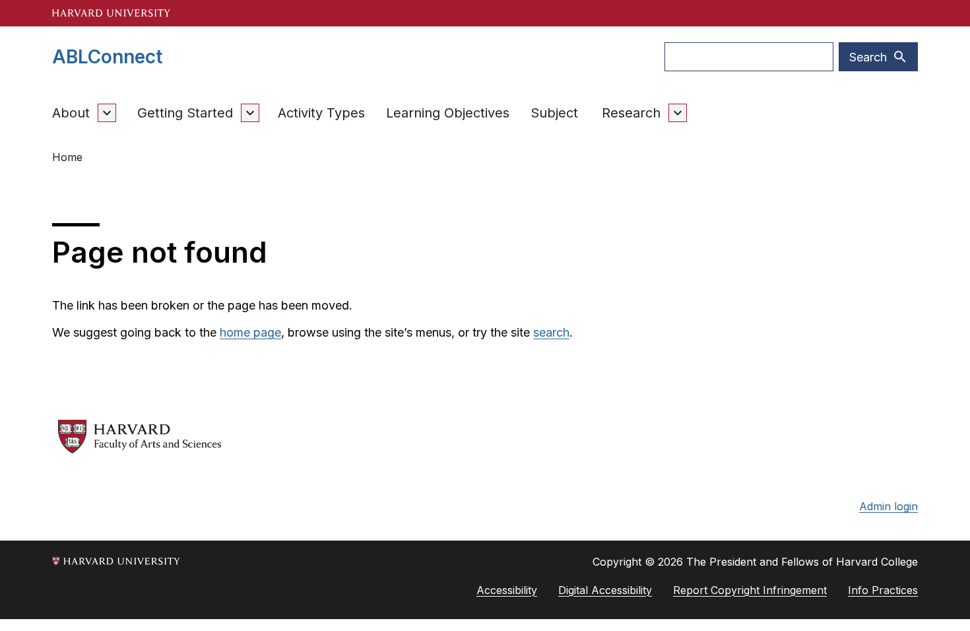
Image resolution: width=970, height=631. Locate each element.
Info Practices (883, 590)
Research (631, 113)
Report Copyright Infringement (750, 590)
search (551, 332)
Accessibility (506, 590)
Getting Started (185, 113)
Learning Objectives (447, 113)
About (71, 113)
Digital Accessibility (605, 590)
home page (250, 332)
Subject (554, 113)
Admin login (888, 506)
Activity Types (321, 113)
